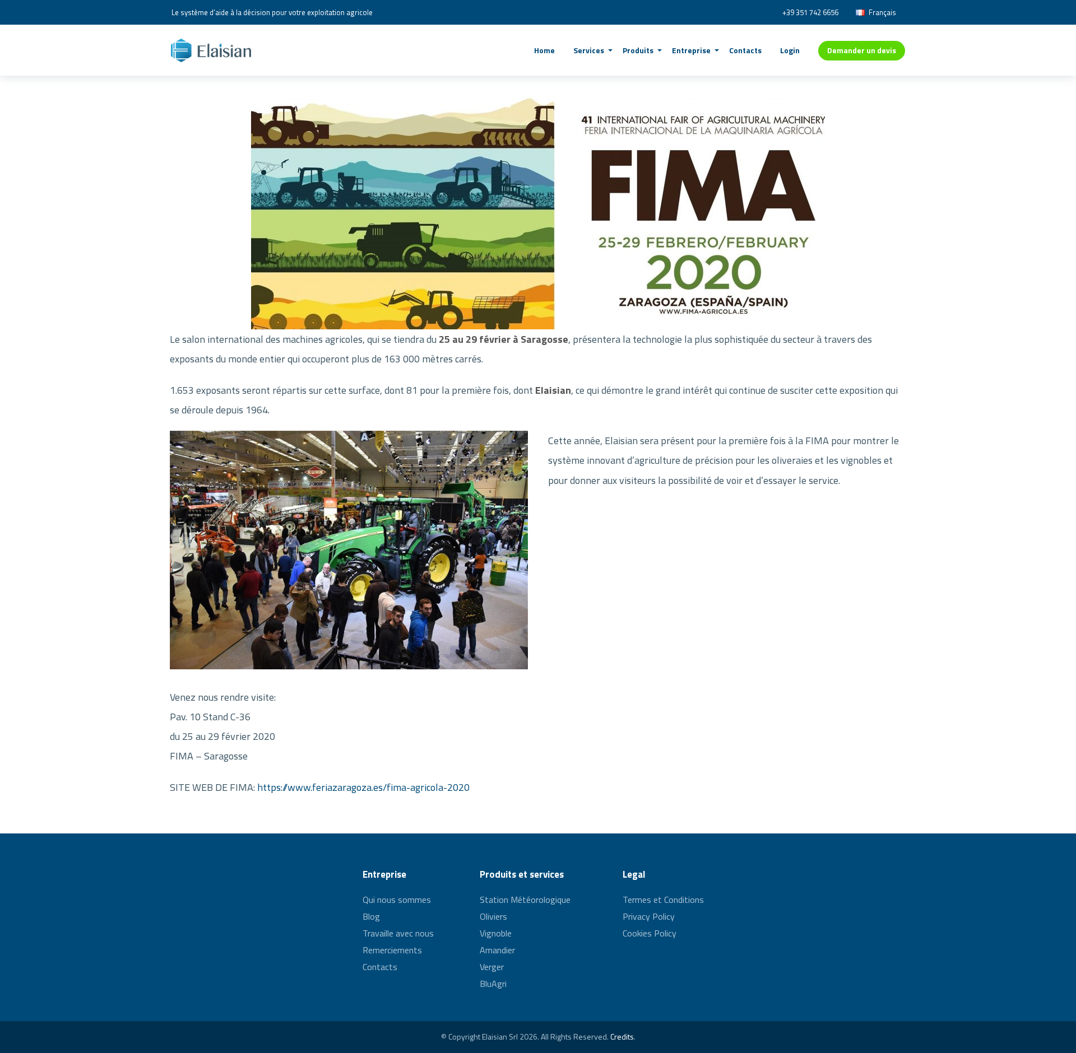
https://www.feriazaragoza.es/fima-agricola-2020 (363, 787)
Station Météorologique (525, 900)
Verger (492, 966)
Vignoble (496, 933)
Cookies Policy (649, 933)
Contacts (380, 966)
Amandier (497, 950)
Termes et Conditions (663, 900)
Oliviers (493, 916)
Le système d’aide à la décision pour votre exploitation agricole (272, 12)
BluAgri (493, 983)
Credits (622, 1036)
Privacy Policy (649, 916)
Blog (371, 916)
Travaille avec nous (398, 933)
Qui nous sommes (397, 900)
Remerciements (392, 950)
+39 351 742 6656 (810, 12)
